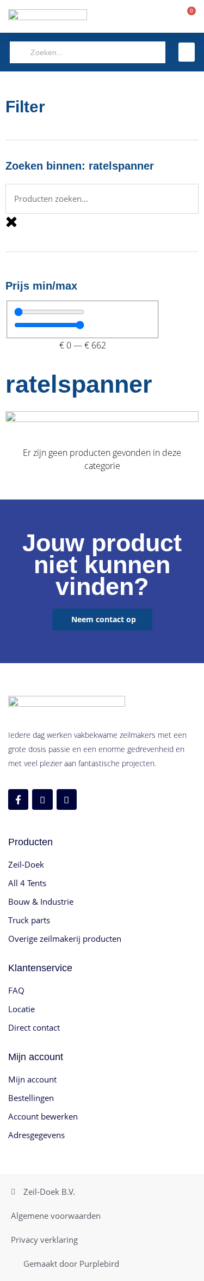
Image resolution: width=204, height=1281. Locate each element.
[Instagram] (42, 799)
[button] (186, 52)
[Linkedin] (67, 799)
